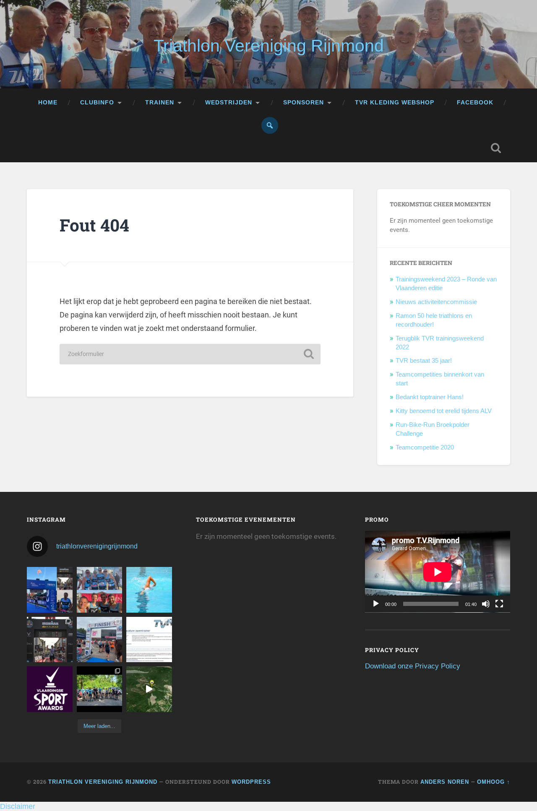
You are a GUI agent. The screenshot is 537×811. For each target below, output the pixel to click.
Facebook (475, 102)
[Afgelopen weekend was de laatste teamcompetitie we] (100, 590)
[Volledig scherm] (499, 604)
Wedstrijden (228, 102)
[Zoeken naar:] (190, 354)
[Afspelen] (376, 604)
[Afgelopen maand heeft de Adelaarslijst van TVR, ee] (50, 590)
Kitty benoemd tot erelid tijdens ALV (444, 410)
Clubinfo (97, 102)
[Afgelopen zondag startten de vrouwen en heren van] (100, 640)
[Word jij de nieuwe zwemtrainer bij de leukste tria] (149, 590)
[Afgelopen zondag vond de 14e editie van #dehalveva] (100, 689)
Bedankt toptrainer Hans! (430, 396)
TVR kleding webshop (394, 102)
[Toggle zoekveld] (496, 148)
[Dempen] (486, 604)
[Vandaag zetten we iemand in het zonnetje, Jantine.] (50, 640)
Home (47, 102)
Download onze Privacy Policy (412, 666)
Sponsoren (303, 102)
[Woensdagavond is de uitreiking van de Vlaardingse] (50, 689)
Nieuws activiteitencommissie (436, 301)
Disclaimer (17, 806)
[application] (437, 571)
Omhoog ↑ (493, 782)
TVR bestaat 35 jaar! (424, 360)
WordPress (251, 782)
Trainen (159, 102)
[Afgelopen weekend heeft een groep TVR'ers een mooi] (149, 689)
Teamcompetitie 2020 (425, 447)
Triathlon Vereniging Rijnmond (269, 45)
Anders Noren (444, 782)
